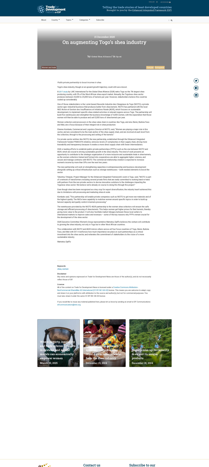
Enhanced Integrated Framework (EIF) (152, 10)
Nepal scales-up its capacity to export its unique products (150, 354)
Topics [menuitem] (67, 20)
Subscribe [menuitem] (100, 20)
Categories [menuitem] (82, 20)
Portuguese (159, 67)
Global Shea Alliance (101, 56)
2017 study (63, 92)
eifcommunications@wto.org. (69, 305)
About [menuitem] (43, 20)
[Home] (51, 9)
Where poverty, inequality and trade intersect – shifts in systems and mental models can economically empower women (57, 350)
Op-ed (118, 56)
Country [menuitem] (53, 20)
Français (150, 67)
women (65, 269)
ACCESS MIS (164, 2)
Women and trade (49, 67)
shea (59, 269)
